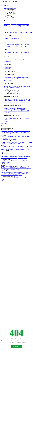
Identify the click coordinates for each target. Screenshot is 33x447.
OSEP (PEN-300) (27, 142)
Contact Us (3, 2)
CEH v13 (3, 136)
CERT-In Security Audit (22, 173)
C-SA (27, 136)
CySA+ (12, 149)
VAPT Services (4, 156)
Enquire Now (4, 123)
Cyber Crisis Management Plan (11, 118)
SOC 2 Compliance (20, 100)
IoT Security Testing (23, 158)
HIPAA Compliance (24, 102)
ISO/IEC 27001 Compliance (10, 99)
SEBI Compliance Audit (19, 109)
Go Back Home (16, 346)
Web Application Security (14, 156)
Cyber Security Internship (7, 132)
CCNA (2, 152)
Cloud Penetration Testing (11, 158)
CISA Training (4, 146)
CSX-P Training (28, 146)
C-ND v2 (23, 136)
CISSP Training (4, 139)
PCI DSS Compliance (25, 168)
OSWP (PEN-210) (18, 142)
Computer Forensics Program (23, 131)
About (5, 119)
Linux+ (18, 149)
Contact (5, 121)
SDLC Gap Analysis (24, 118)
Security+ (3, 149)
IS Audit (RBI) (19, 108)
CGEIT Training (20, 146)
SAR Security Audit (16, 111)
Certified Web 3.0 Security (19, 132)
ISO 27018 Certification (9, 100)
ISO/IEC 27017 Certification (25, 99)
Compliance (7, 89)
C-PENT (8, 136)
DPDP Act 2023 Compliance (15, 175)
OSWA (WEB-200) (5, 143)
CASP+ (27, 149)
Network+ (22, 149)
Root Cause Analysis (6, 162)
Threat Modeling (27, 160)
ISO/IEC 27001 (12, 139)
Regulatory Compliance (9, 108)
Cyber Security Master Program (8, 131)
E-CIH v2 (12, 136)
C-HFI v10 (18, 136)
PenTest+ (8, 149)
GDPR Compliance (14, 102)
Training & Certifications (10, 8)
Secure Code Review (6, 160)
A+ (15, 149)
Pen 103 (3, 142)
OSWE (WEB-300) (15, 143)
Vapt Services (7, 68)
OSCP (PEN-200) (9, 142)
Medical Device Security (17, 160)
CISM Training (11, 146)
